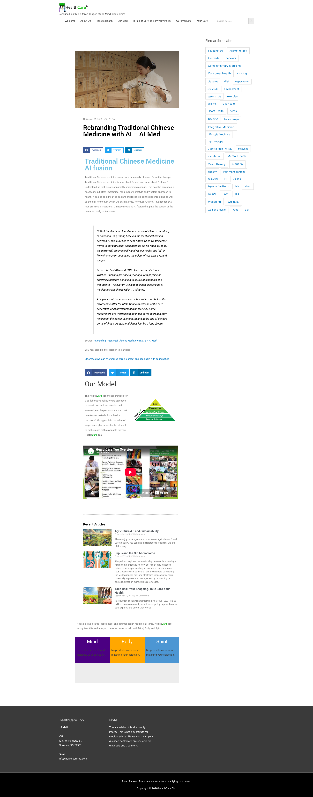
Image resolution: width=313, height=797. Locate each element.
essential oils (214, 96)
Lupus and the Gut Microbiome (135, 553)
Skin (237, 186)
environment (231, 89)
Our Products (184, 20)
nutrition (237, 164)
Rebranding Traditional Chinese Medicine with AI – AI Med (125, 340)
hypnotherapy (231, 119)
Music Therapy (217, 164)
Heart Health (216, 111)
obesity (212, 171)
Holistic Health (104, 20)
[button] (93, 150)
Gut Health (229, 103)
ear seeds (213, 89)
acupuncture (215, 50)
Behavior (231, 58)
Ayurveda (213, 58)
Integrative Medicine (221, 127)
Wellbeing (214, 201)
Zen (247, 209)
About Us (85, 20)
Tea (237, 193)
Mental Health (237, 156)
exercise (232, 96)
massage (243, 148)
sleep (248, 186)
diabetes (213, 81)
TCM (225, 193)
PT (225, 178)
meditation (214, 156)
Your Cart (202, 20)
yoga (235, 209)
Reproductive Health (218, 186)
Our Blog (123, 20)
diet (226, 81)
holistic (213, 119)
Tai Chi (212, 193)
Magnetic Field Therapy (220, 148)
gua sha (212, 103)
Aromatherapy (238, 50)
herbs (233, 111)
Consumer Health (219, 73)
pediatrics (213, 178)
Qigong (237, 178)
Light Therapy (215, 141)
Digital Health (242, 81)
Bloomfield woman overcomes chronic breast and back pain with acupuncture (127, 358)
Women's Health (217, 209)
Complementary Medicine (224, 65)
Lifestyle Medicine (219, 134)
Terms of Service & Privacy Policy (152, 20)
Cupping (242, 73)
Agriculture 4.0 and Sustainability (137, 531)
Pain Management (234, 171)
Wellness (233, 201)
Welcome (70, 20)
